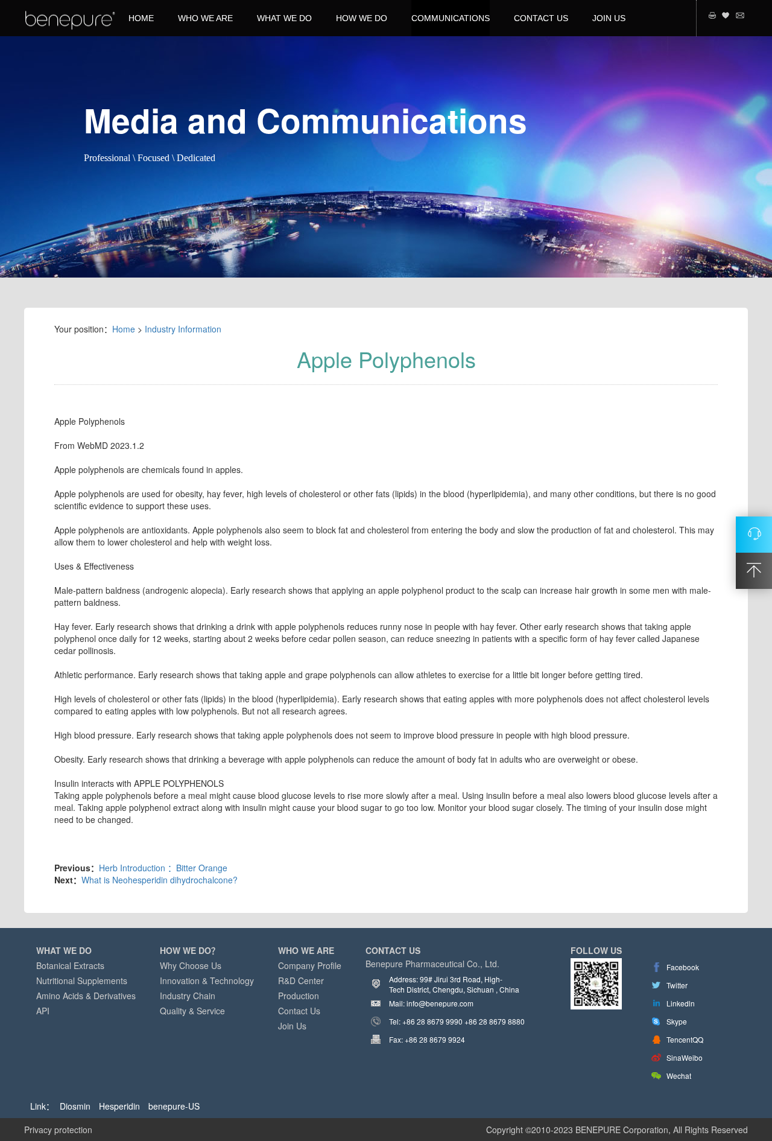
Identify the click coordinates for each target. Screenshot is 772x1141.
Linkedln (680, 1003)
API (42, 1011)
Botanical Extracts (70, 965)
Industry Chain (187, 996)
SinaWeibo (684, 1057)
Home (123, 329)
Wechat (678, 1075)
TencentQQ (684, 1039)
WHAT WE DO (284, 18)
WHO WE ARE (205, 18)
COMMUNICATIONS (450, 18)
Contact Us (299, 1011)
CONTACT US (541, 18)
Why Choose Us (190, 965)
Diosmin (75, 1106)
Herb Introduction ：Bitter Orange (163, 868)
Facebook (682, 967)
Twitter (677, 985)
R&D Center (301, 980)
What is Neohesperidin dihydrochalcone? (159, 880)
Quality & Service (192, 1011)
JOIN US (608, 18)
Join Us (292, 1026)
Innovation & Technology (207, 980)
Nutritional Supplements (81, 980)
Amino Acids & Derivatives (86, 996)
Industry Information (183, 329)
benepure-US (174, 1106)
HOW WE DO (361, 18)
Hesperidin (119, 1106)
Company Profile (309, 965)
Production (298, 996)
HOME (141, 18)
